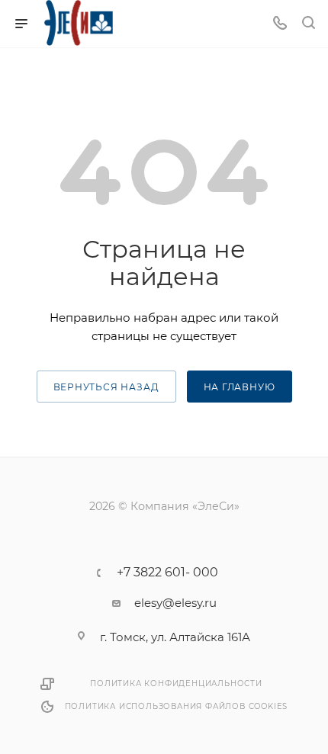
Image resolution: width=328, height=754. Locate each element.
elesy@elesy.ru (175, 602)
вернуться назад (106, 387)
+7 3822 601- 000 (167, 572)
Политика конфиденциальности (176, 683)
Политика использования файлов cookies (176, 706)
